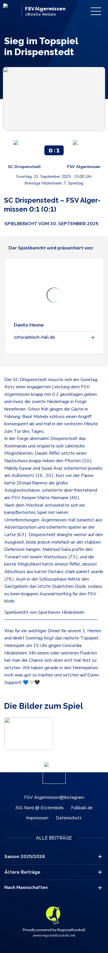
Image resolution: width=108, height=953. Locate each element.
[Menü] (96, 11)
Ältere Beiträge (22, 872)
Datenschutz (69, 818)
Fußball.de (82, 808)
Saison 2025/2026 (24, 856)
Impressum (37, 818)
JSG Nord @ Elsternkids (39, 808)
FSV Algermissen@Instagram (54, 797)
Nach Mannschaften (26, 887)
